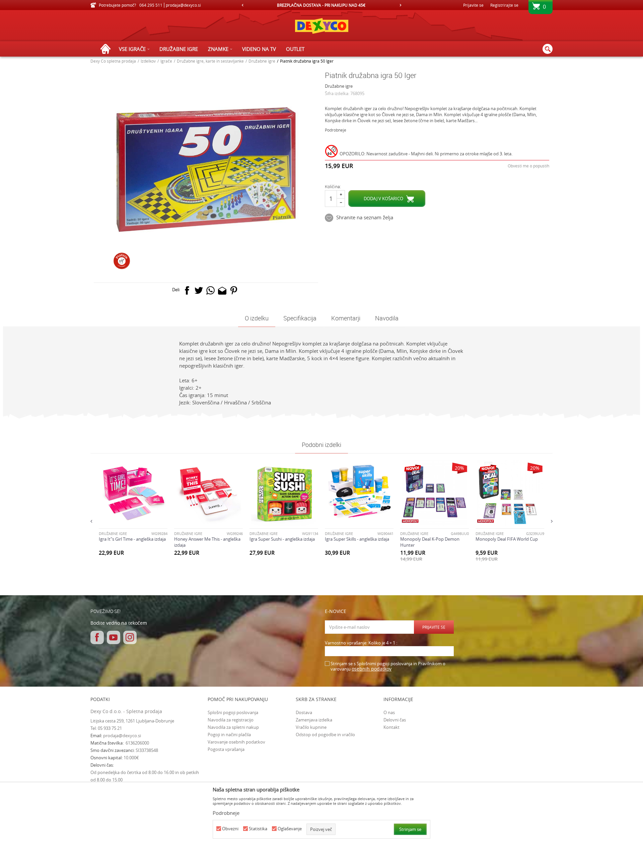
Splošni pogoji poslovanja (233, 712)
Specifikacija (299, 318)
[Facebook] (187, 292)
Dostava (304, 712)
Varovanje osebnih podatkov (236, 742)
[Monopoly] (410, 521)
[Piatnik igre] (122, 260)
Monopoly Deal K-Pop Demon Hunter (429, 542)
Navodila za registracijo (231, 720)
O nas (389, 712)
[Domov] (107, 49)
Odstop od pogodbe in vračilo (325, 735)
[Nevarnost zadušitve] (332, 152)
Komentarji (345, 318)
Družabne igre (261, 61)
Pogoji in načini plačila (229, 735)
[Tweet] (199, 292)
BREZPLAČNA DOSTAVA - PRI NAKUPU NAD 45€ (321, 5)
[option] (322, 5)
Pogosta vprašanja (226, 749)
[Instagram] (130, 637)
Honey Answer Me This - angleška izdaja (207, 542)
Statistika (258, 828)
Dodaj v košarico (383, 199)
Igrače (166, 61)
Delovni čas (394, 720)
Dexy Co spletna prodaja (113, 61)
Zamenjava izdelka (314, 720)
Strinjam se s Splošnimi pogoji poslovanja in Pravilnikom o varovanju (388, 666)
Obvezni (230, 828)
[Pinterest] (234, 292)
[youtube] (113, 637)
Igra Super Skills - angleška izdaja (357, 539)
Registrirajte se (504, 5)
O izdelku (257, 318)
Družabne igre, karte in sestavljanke (210, 61)
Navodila (387, 318)
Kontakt (391, 727)
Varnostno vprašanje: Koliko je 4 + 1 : (361, 642)
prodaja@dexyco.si (122, 736)
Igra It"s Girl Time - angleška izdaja (132, 539)
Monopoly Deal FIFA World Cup (507, 539)
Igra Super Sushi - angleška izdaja (282, 539)
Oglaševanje (290, 828)
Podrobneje (335, 130)
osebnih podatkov (371, 669)
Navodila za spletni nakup (233, 727)
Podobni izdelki (321, 445)
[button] (548, 49)
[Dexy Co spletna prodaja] (321, 26)
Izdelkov (148, 61)
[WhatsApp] (210, 292)
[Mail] (222, 292)
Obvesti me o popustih (528, 165)
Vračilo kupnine (311, 727)
